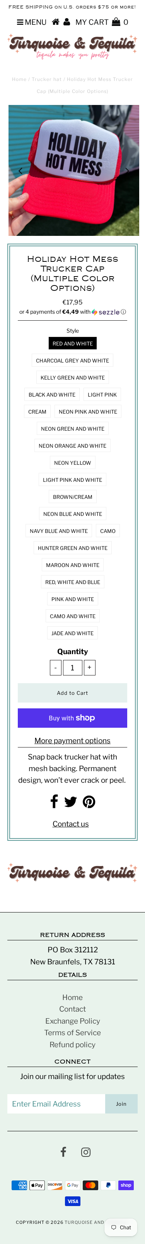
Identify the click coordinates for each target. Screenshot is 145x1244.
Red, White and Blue (72, 582)
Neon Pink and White (88, 412)
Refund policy (72, 1044)
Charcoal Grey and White (72, 360)
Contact (72, 1009)
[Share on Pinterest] (89, 804)
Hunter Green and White (72, 548)
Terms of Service (72, 1032)
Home (19, 79)
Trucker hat (47, 79)
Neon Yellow (72, 463)
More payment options (72, 740)
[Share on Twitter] (70, 804)
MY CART (101, 22)
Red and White (73, 343)
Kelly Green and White (73, 378)
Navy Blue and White (59, 531)
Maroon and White (72, 565)
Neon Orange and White (72, 446)
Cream (37, 412)
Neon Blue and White (72, 514)
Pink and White (72, 599)
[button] (73, 312)
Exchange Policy (72, 1021)
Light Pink (102, 395)
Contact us (71, 824)
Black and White (52, 395)
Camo (108, 531)
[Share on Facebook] (54, 804)
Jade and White (72, 633)
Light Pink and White (72, 480)
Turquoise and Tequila (96, 1222)
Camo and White (73, 616)
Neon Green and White (72, 429)
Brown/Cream (72, 497)
